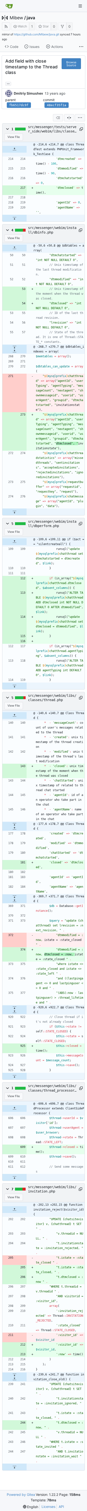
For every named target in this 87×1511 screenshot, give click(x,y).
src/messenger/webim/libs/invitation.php (52, 1189)
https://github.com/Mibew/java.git (36, 34)
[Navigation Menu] (80, 6)
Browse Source (71, 63)
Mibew (16, 17)
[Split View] (69, 117)
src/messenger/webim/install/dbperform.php (52, 524)
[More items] (81, 47)
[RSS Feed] (6, 26)
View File (13, 137)
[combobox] (58, 117)
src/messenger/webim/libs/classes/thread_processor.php (52, 1088)
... (8, 83)
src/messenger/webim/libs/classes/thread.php (52, 698)
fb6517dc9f (19, 105)
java (31, 17)
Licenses (48, 1506)
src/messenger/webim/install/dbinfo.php (52, 230)
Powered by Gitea (21, 1494)
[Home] (9, 6)
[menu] (80, 117)
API (61, 1506)
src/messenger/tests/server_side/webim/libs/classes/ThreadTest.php (52, 129)
